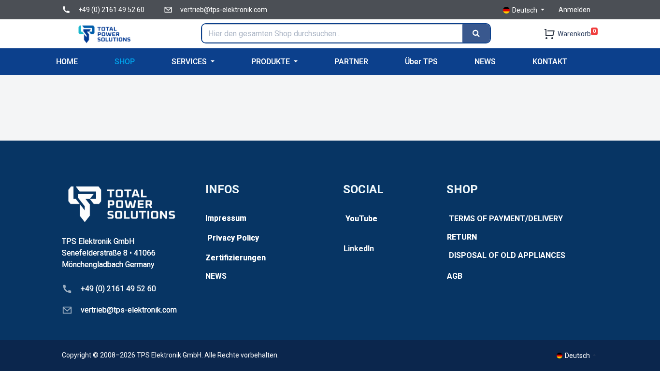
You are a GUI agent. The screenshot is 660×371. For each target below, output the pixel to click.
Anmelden (574, 10)
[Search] (476, 33)
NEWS (216, 276)
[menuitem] (67, 61)
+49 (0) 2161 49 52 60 (111, 10)
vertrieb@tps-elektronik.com (223, 10)
